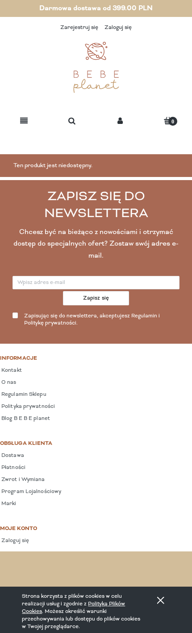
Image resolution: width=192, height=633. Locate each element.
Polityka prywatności (27, 406)
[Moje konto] (120, 121)
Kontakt (11, 370)
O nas (8, 382)
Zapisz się (96, 298)
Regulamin (144, 316)
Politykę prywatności (50, 323)
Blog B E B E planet (25, 418)
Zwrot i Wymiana (22, 479)
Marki (8, 503)
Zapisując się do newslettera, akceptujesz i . (92, 319)
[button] (24, 121)
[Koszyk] (168, 120)
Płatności (12, 467)
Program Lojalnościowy (30, 491)
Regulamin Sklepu (23, 394)
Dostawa (12, 455)
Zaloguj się (14, 540)
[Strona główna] (96, 67)
